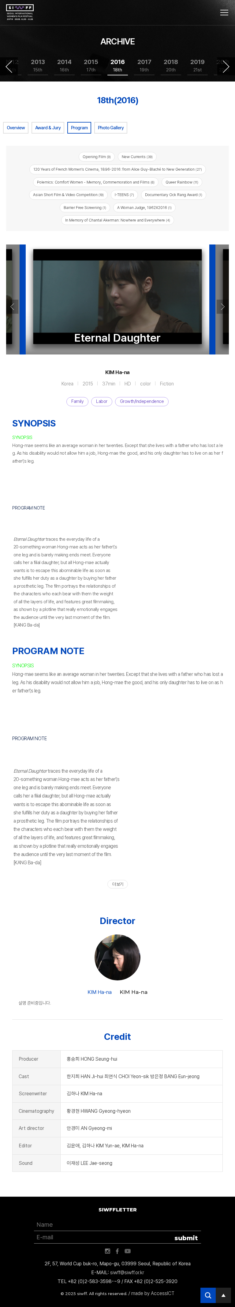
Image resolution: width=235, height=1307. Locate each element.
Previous (9, 66)
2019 (197, 65)
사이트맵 (224, 12)
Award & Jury (48, 128)
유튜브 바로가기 (128, 1251)
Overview (16, 128)
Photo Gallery (111, 128)
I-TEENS (124, 194)
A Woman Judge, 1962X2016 (144, 207)
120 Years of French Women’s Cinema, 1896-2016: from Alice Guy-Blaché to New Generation (117, 169)
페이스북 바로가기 (117, 1251)
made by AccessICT (152, 1293)
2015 (91, 65)
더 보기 (117, 884)
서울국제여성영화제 (20, 12)
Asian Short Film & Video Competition (68, 194)
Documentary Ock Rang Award (173, 194)
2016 (117, 65)
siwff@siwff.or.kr (127, 1272)
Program (79, 128)
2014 (64, 65)
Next (226, 66)
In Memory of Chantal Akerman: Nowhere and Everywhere (117, 220)
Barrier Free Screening (85, 207)
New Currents (137, 156)
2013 (38, 65)
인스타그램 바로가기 (107, 1251)
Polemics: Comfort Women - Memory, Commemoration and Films (96, 182)
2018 (171, 65)
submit (186, 1238)
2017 (144, 65)
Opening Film (97, 156)
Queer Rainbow (182, 182)
